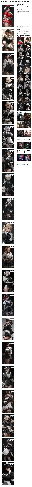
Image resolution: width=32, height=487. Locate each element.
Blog (22, 1)
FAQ (25, 1)
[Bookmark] (13, 6)
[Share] (21, 10)
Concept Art (23, 11)
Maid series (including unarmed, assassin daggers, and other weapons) (24, 7)
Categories (19, 1)
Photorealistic (27, 11)
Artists (16, 1)
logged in (24, 31)
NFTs (30, 1)
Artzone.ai (2, 1)
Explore (6, 1)
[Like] (11, 6)
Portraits (18, 12)
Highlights (13, 1)
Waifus (28, 1)
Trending (9, 1)
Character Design (19, 11)
